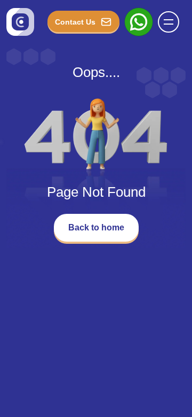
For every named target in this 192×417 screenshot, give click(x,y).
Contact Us (75, 22)
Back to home (96, 227)
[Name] (172, 22)
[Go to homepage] (20, 22)
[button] (168, 22)
